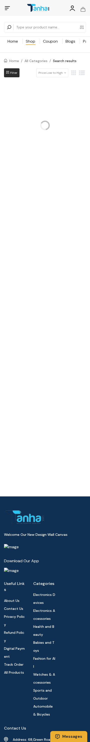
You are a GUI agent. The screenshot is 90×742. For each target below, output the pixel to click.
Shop (30, 41)
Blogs (70, 41)
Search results (64, 61)
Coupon (50, 41)
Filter (14, 73)
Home (13, 41)
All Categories (36, 61)
